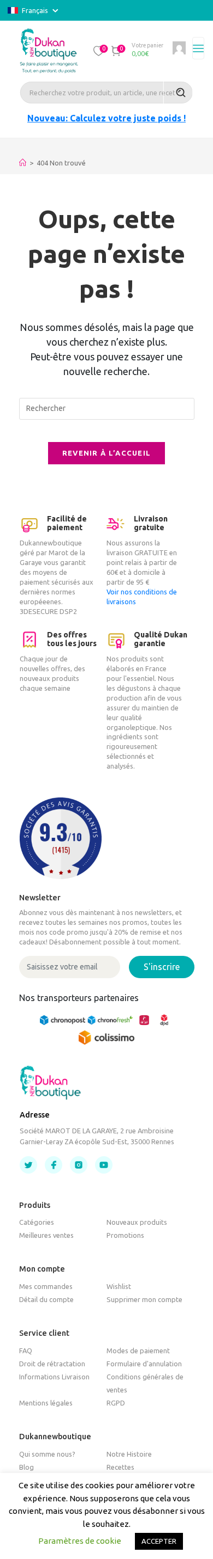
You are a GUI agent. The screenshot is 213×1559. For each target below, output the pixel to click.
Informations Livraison (54, 1376)
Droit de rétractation (52, 1363)
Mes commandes (46, 1286)
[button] (99, 50)
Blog (26, 1467)
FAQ (25, 1350)
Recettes (120, 1467)
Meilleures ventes (46, 1235)
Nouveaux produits (136, 1222)
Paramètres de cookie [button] (79, 1540)
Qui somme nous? (47, 1454)
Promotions (125, 1235)
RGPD (115, 1403)
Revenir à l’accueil (106, 453)
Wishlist (118, 1286)
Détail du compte (46, 1299)
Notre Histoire (129, 1454)
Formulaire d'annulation (144, 1363)
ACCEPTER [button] (158, 1541)
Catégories (36, 1222)
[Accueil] (22, 163)
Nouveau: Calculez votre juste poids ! (106, 118)
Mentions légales (46, 1403)
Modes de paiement (138, 1350)
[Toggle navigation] (198, 48)
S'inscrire (162, 967)
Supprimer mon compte (144, 1299)
